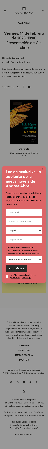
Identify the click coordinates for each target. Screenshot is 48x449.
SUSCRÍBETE (16, 269)
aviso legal (26, 278)
